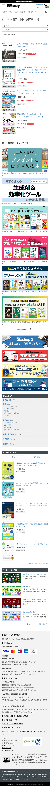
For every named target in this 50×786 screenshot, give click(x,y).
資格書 (7, 411)
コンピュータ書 (10, 406)
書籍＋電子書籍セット (11, 434)
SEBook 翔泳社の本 (9, 774)
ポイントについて (10, 720)
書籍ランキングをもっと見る (39, 563)
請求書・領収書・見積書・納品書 (15, 716)
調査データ (7, 444)
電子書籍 (6, 420)
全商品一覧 (7, 400)
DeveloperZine (15, 779)
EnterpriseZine (42, 774)
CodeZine (21, 774)
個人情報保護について (8, 743)
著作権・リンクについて (9, 745)
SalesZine (26, 777)
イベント (25, 779)
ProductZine (44, 777)
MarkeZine (30, 774)
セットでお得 (31, 53)
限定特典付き (8, 439)
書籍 (4, 404)
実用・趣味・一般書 (11, 413)
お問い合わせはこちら (11, 727)
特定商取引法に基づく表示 (9, 740)
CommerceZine (7, 777)
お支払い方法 (8, 643)
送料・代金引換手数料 (11, 635)
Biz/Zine (18, 777)
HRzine (34, 777)
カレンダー (8, 415)
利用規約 (4, 738)
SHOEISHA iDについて (8, 750)
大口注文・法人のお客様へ (13, 724)
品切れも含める (9, 34)
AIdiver (5, 779)
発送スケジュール (10, 678)
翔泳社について (6, 748)
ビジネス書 (9, 409)
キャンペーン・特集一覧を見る (38, 624)
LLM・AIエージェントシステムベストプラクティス (32, 544)
